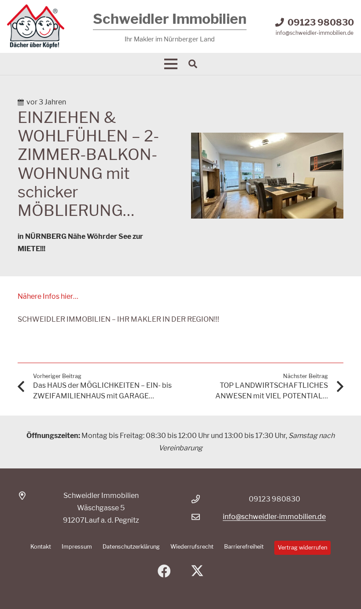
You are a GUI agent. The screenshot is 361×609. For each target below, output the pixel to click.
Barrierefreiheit (244, 546)
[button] (170, 64)
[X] (197, 571)
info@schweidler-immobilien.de (274, 516)
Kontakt (40, 546)
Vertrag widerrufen (302, 547)
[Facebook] (163, 571)
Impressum (77, 546)
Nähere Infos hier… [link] (48, 296)
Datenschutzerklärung (131, 546)
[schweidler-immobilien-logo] (35, 26)
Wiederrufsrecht (192, 546)
